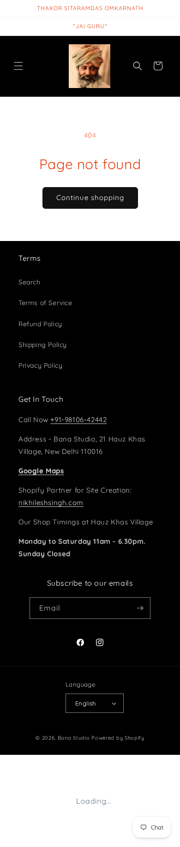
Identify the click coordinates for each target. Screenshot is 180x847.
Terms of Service (45, 303)
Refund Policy (40, 324)
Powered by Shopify (117, 738)
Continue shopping (90, 197)
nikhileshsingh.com (51, 502)
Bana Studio (74, 738)
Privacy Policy (40, 365)
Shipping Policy (42, 345)
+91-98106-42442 (78, 419)
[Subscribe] (140, 608)
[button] (18, 66)
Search (29, 282)
